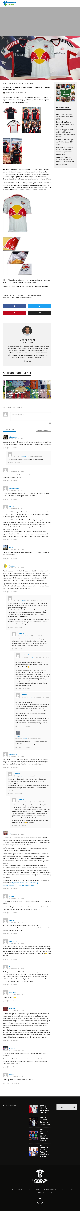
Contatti (21, 1189)
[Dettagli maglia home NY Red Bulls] (17, 276)
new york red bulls (27, 297)
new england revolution (12, 297)
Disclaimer (34, 1189)
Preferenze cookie (9, 1105)
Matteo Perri (10, 92)
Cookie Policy (49, 1189)
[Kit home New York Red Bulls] (17, 234)
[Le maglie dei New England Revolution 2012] (12, 135)
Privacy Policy (67, 1189)
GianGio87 (24, 456)
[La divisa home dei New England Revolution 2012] (12, 166)
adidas (6, 295)
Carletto (31, 657)
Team (10, 1189)
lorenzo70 (24, 776)
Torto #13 (13, 566)
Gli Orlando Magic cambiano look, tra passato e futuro (44, 1151)
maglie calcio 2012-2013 (33, 295)
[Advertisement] (40, 21)
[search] (74, 1107)
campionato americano (17, 295)
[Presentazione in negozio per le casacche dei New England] (31, 135)
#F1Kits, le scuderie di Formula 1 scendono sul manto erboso (65, 161)
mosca (26, 636)
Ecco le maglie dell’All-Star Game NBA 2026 (64, 116)
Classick (27, 802)
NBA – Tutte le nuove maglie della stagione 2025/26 (44, 1135)
